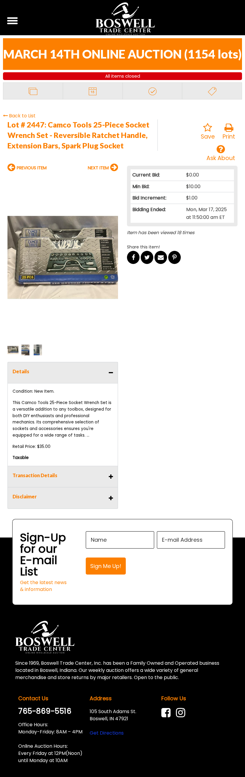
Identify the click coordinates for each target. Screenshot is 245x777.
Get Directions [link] (107, 733)
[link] (167, 712)
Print (229, 137)
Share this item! (143, 247)
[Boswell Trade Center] (45, 637)
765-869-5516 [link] (44, 711)
